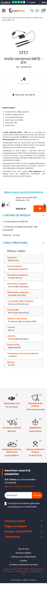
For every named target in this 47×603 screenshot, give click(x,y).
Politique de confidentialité (23, 556)
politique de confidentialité (24, 506)
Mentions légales (23, 553)
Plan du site (23, 549)
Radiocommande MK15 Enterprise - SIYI (26, 198)
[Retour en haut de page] (43, 419)
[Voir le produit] (40, 208)
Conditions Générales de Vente (23, 564)
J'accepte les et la (23, 505)
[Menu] (3, 10)
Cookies (23, 560)
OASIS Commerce (29, 580)
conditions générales (30, 503)
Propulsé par (16, 580)
